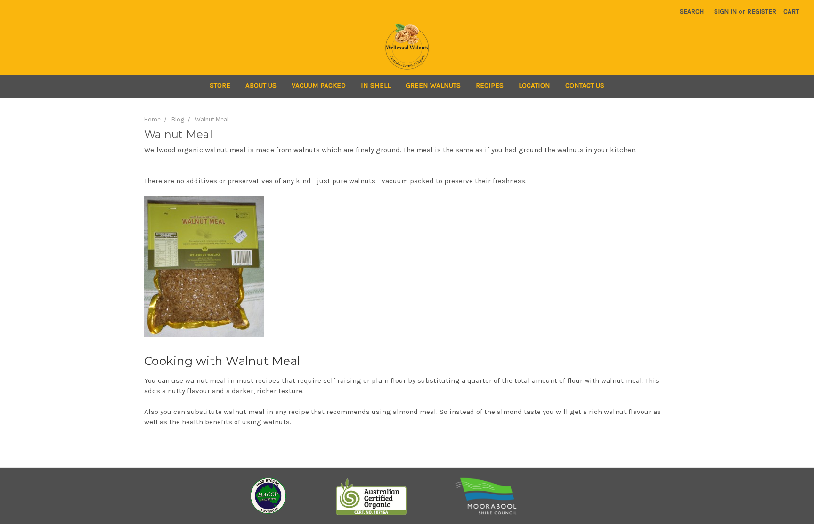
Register (761, 12)
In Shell (376, 85)
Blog (177, 119)
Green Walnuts (433, 85)
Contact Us (584, 85)
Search (692, 12)
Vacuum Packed (319, 85)
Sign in (725, 12)
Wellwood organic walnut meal (195, 150)
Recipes (490, 85)
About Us (261, 85)
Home (152, 119)
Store (220, 85)
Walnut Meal (211, 119)
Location (534, 85)
